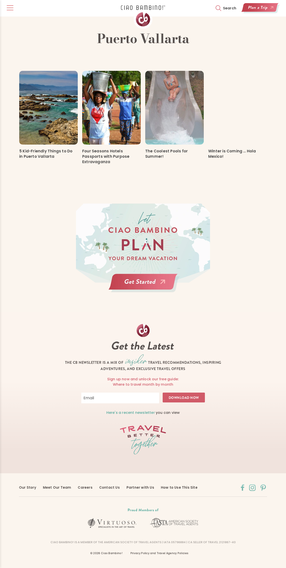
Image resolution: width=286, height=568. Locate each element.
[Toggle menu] (10, 8)
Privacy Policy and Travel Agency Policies (159, 553)
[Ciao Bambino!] (143, 17)
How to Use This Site (179, 487)
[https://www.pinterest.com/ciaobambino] (263, 487)
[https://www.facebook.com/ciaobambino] (242, 487)
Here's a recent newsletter (130, 412)
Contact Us (109, 487)
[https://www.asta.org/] (174, 523)
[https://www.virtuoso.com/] (112, 523)
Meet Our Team (57, 487)
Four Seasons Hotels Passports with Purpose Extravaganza (105, 156)
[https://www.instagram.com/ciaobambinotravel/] (252, 487)
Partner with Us (140, 487)
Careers (85, 487)
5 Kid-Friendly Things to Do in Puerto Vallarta (45, 153)
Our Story (27, 487)
